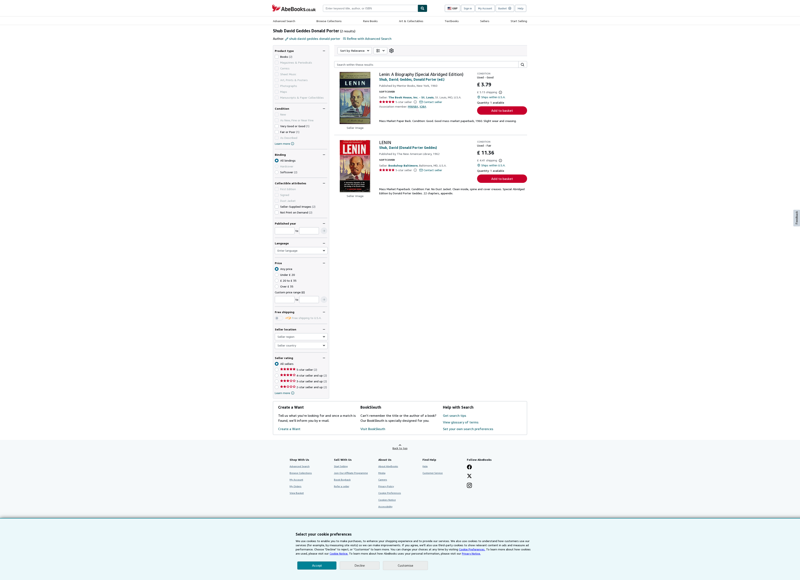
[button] (324, 230)
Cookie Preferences (389, 493)
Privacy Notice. (471, 553)
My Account (485, 8)
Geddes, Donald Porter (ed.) (422, 79)
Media (381, 473)
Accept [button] (317, 565)
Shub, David (388, 79)
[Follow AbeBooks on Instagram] (469, 485)
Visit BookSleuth (372, 429)
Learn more (282, 143)
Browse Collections (329, 21)
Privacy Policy (386, 486)
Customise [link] (405, 565)
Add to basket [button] (502, 110)
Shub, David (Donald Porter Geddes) (408, 148)
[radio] (277, 172)
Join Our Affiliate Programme (351, 473)
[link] (391, 50)
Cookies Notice (387, 499)
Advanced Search (284, 21)
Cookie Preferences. (472, 549)
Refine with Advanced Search (369, 38)
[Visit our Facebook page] (469, 467)
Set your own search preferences (468, 429)
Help (521, 8)
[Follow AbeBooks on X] (469, 476)
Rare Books (370, 21)
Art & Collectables (411, 21)
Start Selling (519, 21)
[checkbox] (277, 57)
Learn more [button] (282, 393)
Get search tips (454, 415)
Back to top (400, 448)
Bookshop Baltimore (403, 165)
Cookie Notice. (339, 553)
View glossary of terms (461, 422)
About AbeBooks (388, 466)
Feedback (796, 217)
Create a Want (289, 429)
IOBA (423, 106)
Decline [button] (360, 565)
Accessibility (385, 506)
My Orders (295, 486)
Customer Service (432, 473)
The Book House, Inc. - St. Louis (411, 97)
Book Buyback (342, 479)
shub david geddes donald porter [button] (314, 38)
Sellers (484, 21)
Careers (382, 479)
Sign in (468, 8)
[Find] (422, 8)
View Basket (297, 493)
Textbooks (452, 21)
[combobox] (370, 8)
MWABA (413, 106)
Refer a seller (341, 486)
